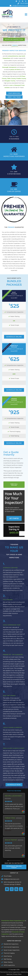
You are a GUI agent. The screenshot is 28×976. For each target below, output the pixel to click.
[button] (21, 14)
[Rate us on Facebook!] (25, 1)
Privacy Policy (17, 974)
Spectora (9, 974)
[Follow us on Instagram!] (19, 1)
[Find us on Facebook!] (22, 1)
